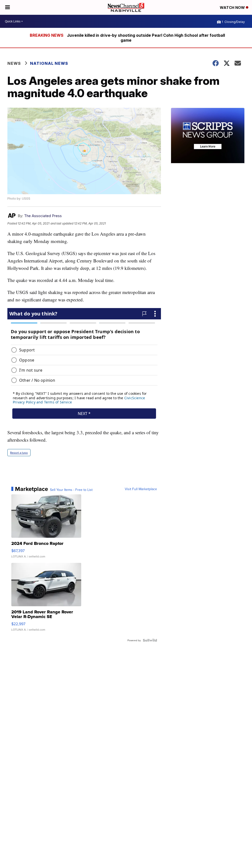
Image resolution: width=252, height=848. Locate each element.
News (14, 63)
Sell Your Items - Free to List (71, 489)
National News (49, 63)
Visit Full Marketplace (141, 489)
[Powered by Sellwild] (150, 640)
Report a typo (19, 452)
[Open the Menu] (7, 7)
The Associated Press (43, 215)
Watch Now (233, 7)
